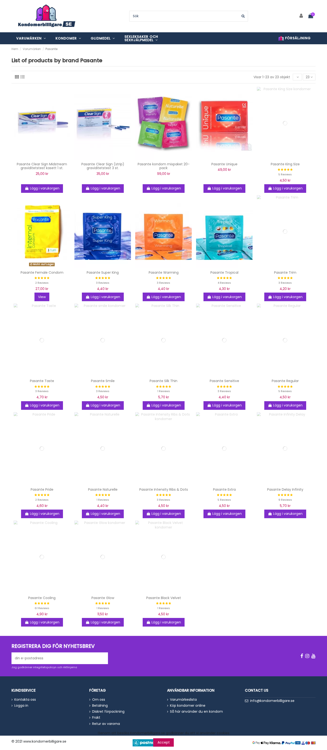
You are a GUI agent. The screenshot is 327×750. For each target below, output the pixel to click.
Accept (164, 742)
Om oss (98, 699)
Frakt (96, 717)
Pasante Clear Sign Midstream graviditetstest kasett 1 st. (42, 166)
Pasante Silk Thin (163, 380)
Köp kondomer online (187, 705)
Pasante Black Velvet (163, 597)
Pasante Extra (224, 489)
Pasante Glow (102, 597)
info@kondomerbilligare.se (272, 700)
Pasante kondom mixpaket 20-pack (164, 166)
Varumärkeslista (183, 699)
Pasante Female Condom (42, 272)
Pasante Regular (285, 380)
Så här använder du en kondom (196, 711)
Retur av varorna (106, 724)
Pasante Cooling (42, 597)
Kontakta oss (25, 699)
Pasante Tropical (224, 272)
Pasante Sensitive (224, 380)
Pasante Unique (224, 164)
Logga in (21, 705)
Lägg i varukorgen (44, 188)
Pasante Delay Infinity (285, 489)
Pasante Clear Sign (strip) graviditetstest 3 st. (102, 166)
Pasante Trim (285, 272)
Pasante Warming (164, 272)
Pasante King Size (285, 164)
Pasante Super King (103, 272)
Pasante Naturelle (103, 489)
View (42, 296)
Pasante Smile (103, 380)
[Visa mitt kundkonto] (301, 16)
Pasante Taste (42, 380)
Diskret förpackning (108, 711)
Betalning (100, 705)
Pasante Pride (42, 489)
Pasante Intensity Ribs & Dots (163, 489)
